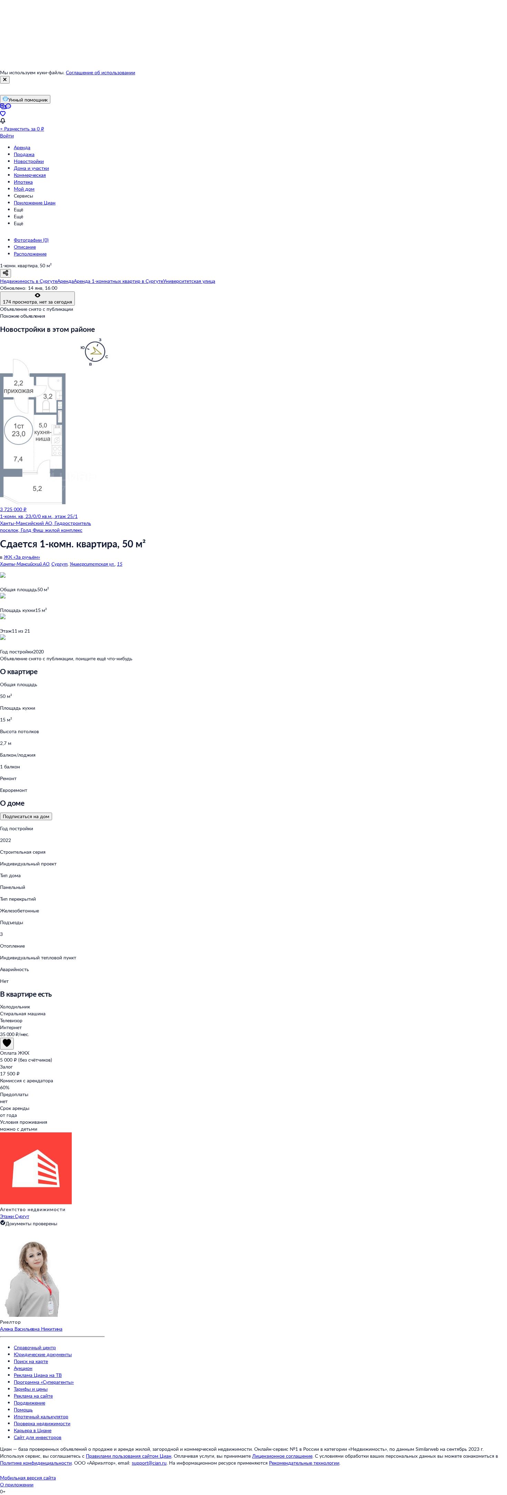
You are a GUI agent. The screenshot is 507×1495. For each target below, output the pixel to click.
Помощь (23, 1409)
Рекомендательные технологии (304, 1462)
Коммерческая (30, 175)
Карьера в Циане (32, 1430)
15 (119, 563)
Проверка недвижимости (42, 1423)
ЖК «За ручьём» (22, 557)
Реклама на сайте (33, 1395)
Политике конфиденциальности (36, 1462)
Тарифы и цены (31, 1389)
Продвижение (29, 1402)
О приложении (16, 1484)
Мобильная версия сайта (28, 1477)
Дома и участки (31, 168)
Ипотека (23, 182)
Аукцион (23, 1368)
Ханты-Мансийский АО (24, 563)
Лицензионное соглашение (282, 1456)
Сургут (59, 563)
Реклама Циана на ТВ (38, 1375)
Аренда (22, 147)
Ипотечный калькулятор (41, 1416)
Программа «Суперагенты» (44, 1382)
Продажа (24, 154)
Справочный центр (35, 1347)
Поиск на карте (31, 1361)
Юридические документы (43, 1354)
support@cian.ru (149, 1462)
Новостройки (29, 161)
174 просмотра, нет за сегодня (37, 301)
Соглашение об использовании (100, 72)
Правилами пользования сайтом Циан (128, 1456)
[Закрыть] (5, 80)
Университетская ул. (92, 563)
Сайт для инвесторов (37, 1437)
